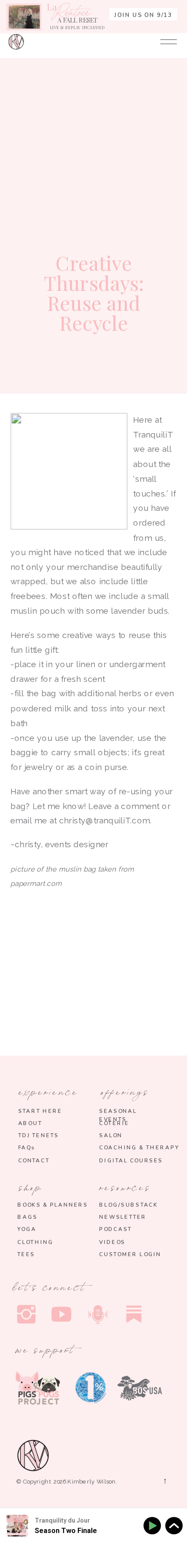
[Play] (153, 1525)
